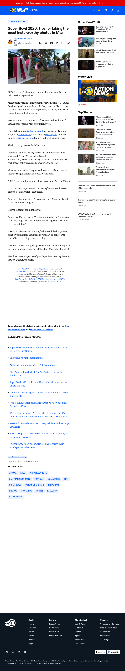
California (79, 628)
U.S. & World (80, 624)
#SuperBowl (43, 268)
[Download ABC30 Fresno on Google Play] (113, 652)
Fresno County (55, 624)
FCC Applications (10, 663)
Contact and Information (110, 624)
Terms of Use (73, 661)
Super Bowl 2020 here (41, 329)
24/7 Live (34, 10)
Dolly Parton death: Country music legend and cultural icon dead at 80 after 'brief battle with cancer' (61, 3)
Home (31, 624)
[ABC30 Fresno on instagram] (19, 651)
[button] (6, 10)
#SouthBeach (21, 271)
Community (80, 643)
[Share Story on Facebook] (40, 43)
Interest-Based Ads (86, 661)
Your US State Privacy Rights (58, 661)
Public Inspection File (101, 661)
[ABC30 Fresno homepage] (19, 10)
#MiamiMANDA (38, 279)
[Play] (97, 91)
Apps (31, 643)
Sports (77, 636)
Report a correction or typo (17, 457)
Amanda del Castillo (24, 38)
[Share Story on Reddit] (51, 43)
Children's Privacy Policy (39, 661)
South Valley (54, 632)
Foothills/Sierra (55, 636)
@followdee (24, 134)
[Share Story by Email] (63, 43)
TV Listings (104, 640)
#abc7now (19, 279)
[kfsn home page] (10, 623)
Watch (31, 636)
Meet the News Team (108, 628)
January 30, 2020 (56, 281)
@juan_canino (25, 137)
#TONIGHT (23, 268)
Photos (32, 640)
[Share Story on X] (46, 43)
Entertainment (81, 640)
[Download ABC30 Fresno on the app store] (100, 652)
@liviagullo (51, 134)
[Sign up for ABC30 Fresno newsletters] (24, 651)
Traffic (31, 632)
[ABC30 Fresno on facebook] (7, 651)
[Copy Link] (68, 43)
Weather (32, 628)
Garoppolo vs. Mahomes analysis (26, 357)
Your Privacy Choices (22, 661)
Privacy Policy (9, 661)
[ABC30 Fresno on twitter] (13, 651)
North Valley (54, 628)
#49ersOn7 (27, 279)
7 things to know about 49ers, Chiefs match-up (33, 365)
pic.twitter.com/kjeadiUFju (55, 279)
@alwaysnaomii (35, 131)
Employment (105, 636)
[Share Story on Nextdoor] (57, 43)
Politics (78, 632)
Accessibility (105, 632)
